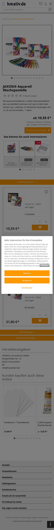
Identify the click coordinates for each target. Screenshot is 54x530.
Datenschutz (44, 266)
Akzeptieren (27, 280)
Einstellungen (27, 288)
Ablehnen (27, 273)
